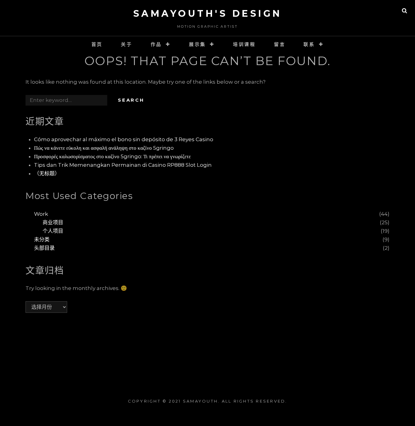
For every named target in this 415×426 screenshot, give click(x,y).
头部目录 (44, 248)
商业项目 (53, 222)
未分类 (42, 239)
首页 (97, 44)
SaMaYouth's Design (207, 13)
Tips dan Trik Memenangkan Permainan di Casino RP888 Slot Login (123, 165)
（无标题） (47, 173)
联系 (309, 44)
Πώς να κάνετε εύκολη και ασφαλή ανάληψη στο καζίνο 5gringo (104, 148)
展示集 (197, 44)
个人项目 (53, 231)
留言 (280, 44)
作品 (156, 44)
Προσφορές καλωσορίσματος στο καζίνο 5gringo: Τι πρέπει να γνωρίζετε (112, 156)
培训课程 (244, 44)
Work (41, 214)
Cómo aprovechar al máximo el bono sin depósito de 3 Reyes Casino (123, 139)
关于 (126, 44)
